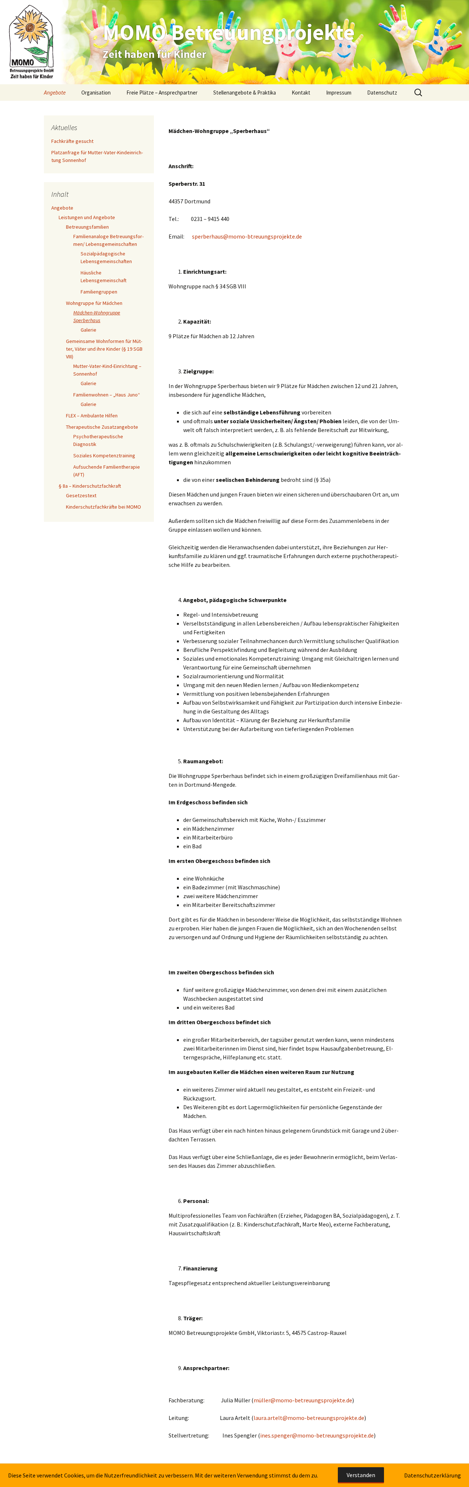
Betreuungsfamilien (87, 227)
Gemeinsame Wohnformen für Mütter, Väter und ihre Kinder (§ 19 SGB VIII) (104, 349)
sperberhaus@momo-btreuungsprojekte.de (247, 236)
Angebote (55, 92)
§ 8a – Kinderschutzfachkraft (90, 486)
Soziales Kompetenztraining (104, 455)
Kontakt (301, 92)
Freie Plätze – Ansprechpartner (161, 92)
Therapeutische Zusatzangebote (102, 427)
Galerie (88, 329)
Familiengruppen (99, 291)
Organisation (96, 92)
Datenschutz (382, 92)
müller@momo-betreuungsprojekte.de (303, 1400)
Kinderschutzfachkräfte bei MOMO (103, 506)
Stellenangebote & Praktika (244, 92)
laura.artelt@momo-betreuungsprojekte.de (309, 1417)
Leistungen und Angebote (87, 217)
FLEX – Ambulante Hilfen (92, 415)
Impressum (338, 92)
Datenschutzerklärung (432, 1475)
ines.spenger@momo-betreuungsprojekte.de (317, 1435)
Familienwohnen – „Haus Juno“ (106, 394)
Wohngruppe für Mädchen (94, 303)
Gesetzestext (81, 495)
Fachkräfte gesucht (72, 141)
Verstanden (361, 1475)
